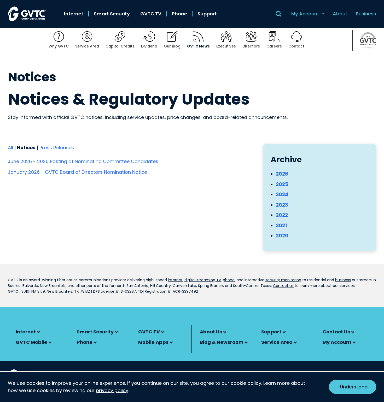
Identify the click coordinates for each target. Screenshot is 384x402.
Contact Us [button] (336, 331)
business (343, 280)
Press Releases (56, 147)
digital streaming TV (202, 280)
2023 (282, 204)
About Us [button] (211, 331)
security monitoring (283, 280)
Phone (179, 13)
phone (229, 280)
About (340, 13)
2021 (281, 225)
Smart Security (112, 13)
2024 (282, 194)
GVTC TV (150, 13)
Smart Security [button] (95, 331)
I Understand (353, 386)
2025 (282, 184)
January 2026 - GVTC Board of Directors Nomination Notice (77, 172)
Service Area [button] (277, 342)
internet (175, 280)
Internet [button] (26, 331)
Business (366, 13)
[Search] (278, 14)
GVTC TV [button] (149, 331)
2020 (282, 235)
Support (207, 13)
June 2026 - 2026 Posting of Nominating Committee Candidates (83, 161)
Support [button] (271, 331)
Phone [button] (84, 342)
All (10, 147)
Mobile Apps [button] (153, 342)
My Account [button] (306, 13)
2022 (282, 215)
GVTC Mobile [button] (31, 342)
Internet (73, 13)
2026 (282, 173)
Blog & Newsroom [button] (221, 342)
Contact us (283, 285)
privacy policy (112, 390)
